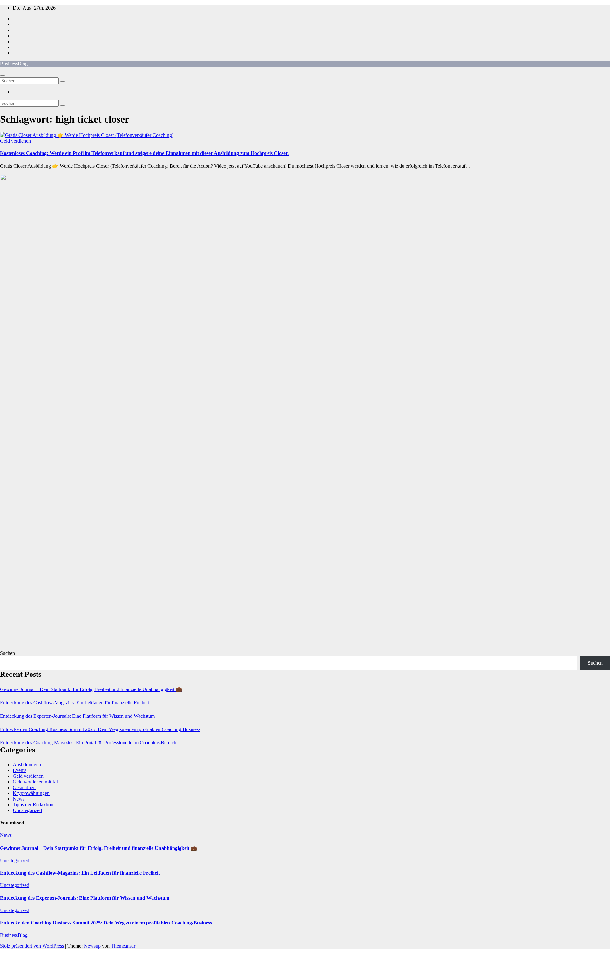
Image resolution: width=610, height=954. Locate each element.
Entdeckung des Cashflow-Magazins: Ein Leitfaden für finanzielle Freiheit (74, 702)
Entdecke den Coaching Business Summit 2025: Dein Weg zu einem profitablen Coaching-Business (100, 729)
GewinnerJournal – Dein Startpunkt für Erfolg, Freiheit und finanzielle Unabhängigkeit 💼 (91, 689)
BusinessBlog (14, 63)
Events (19, 770)
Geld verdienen (15, 141)
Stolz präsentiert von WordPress (32, 946)
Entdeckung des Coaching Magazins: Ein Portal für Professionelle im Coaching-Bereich (88, 742)
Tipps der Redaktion (33, 804)
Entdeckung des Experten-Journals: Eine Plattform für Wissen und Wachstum (77, 716)
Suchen (7, 653)
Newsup (92, 946)
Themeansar (123, 946)
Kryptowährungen (31, 793)
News (18, 799)
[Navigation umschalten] (2, 76)
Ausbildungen (27, 764)
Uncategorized (27, 810)
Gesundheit (24, 787)
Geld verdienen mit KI (35, 781)
